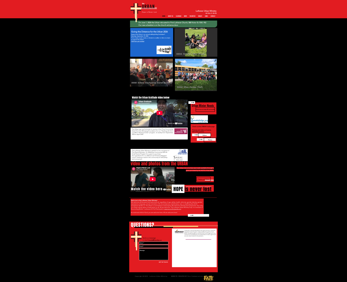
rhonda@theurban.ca (155, 240)
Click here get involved (137, 41)
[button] (206, 16)
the (143, 4)
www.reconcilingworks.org (172, 209)
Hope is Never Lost (149, 12)
